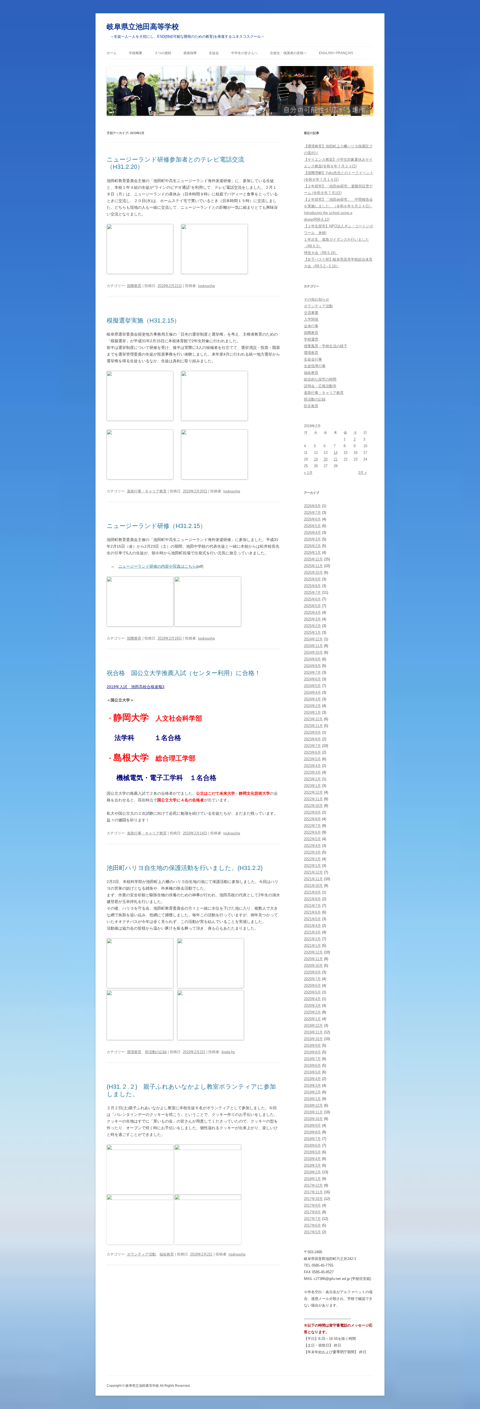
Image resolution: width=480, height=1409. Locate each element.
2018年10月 (313, 1119)
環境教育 (134, 1052)
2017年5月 (312, 1232)
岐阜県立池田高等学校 (143, 26)
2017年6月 (312, 1225)
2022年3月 (312, 852)
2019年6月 (312, 1065)
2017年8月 (312, 1212)
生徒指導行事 (315, 366)
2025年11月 (313, 566)
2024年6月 (312, 679)
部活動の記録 (156, 1052)
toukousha (206, 286)
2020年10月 (313, 965)
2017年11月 (313, 1192)
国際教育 (134, 286)
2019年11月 (313, 1032)
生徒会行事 (313, 359)
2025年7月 (312, 592)
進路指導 (190, 53)
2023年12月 (313, 719)
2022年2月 (312, 859)
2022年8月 (312, 819)
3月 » (362, 472)
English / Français (336, 53)
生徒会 (214, 53)
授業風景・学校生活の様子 (325, 346)
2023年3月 (312, 772)
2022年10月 (313, 806)
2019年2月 (312, 1092)
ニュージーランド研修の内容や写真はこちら (157, 566)
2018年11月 (313, 1112)
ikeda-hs (228, 1052)
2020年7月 (312, 979)
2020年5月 (312, 992)
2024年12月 (313, 639)
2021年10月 (313, 886)
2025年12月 (313, 559)
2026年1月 (312, 552)
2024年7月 (312, 672)
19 (316, 459)
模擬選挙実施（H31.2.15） (143, 320)
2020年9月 (312, 972)
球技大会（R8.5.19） (321, 253)
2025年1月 (312, 632)
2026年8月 (312, 506)
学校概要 (135, 53)
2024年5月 (312, 686)
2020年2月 (312, 1012)
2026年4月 (312, 532)
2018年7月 (312, 1139)
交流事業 (311, 313)
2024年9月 (312, 659)
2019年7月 (312, 1059)
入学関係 (311, 319)
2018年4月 (312, 1159)
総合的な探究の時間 (320, 379)
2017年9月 (312, 1205)
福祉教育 (166, 1254)
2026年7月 (312, 512)
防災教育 (311, 406)
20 (326, 459)
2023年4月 (312, 766)
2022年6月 (312, 832)
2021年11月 (313, 879)
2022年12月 (313, 792)
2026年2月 (312, 546)
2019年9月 (312, 1045)
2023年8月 (312, 739)
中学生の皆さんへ (244, 53)
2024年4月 (312, 692)
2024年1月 (312, 712)
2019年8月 (312, 1052)
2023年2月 (312, 779)
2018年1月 (312, 1179)
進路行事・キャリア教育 (147, 491)
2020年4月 (312, 999)
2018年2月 (312, 1172)
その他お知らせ (316, 299)
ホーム (112, 53)
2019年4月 (312, 1079)
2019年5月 (312, 1072)
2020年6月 (312, 985)
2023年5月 (312, 759)
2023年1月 (312, 786)
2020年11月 (313, 959)
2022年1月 (312, 866)
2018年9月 (312, 1125)
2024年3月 (312, 699)
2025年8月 (312, 586)
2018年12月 (313, 1105)
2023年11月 (313, 726)
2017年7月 (312, 1219)
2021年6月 (312, 912)
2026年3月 (312, 539)
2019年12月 (313, 1025)
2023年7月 (312, 746)
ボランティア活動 (141, 1254)
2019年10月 (313, 1039)
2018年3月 (312, 1165)
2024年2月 (312, 706)
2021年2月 (312, 939)
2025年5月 (312, 606)
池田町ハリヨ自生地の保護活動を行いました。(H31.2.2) (184, 867)
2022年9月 (312, 812)
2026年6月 (312, 519)
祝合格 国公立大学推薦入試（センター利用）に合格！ (184, 673)
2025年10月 (313, 572)
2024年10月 (313, 652)
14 (336, 453)
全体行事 (311, 326)
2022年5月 (312, 839)
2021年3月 (312, 932)
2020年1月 (312, 1019)
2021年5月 (312, 919)
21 (336, 459)
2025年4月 (312, 612)
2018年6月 (312, 1145)
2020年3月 (312, 1005)
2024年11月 (313, 646)
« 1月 (308, 472)
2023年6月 (312, 752)
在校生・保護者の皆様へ (288, 53)
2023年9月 (312, 732)
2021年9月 (312, 892)
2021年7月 (312, 906)
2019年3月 (312, 1085)
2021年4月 (312, 926)
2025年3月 (312, 619)
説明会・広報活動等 (320, 386)
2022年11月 (313, 799)
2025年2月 (312, 626)
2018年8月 (312, 1132)
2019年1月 (312, 1099)
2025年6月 (312, 599)
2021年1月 (312, 945)
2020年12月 (313, 952)
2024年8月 (312, 666)
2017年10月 (313, 1199)
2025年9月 (312, 579)
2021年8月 (312, 899)
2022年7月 (312, 826)
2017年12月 (313, 1185)
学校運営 (311, 339)
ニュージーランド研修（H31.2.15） (156, 525)
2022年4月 (312, 846)
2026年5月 (312, 526)
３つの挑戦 (162, 53)
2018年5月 (312, 1152)
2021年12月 (313, 872)
